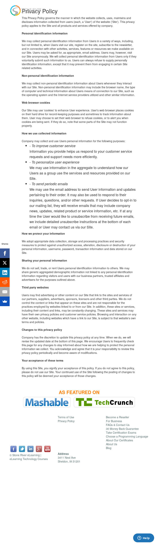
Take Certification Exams (121, 432)
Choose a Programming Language (127, 436)
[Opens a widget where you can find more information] (143, 538)
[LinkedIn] (5, 272)
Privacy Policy (66, 421)
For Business (114, 421)
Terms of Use (66, 417)
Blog (108, 448)
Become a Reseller (117, 417)
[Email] (5, 292)
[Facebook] (5, 253)
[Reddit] (5, 282)
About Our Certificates (119, 440)
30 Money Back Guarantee (122, 429)
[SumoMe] (5, 301)
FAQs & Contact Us (117, 425)
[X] (5, 263)
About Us (111, 444)
